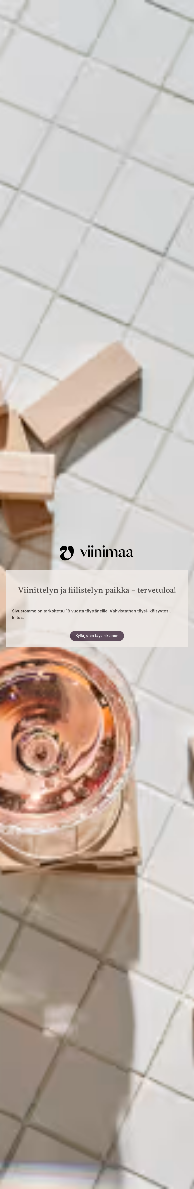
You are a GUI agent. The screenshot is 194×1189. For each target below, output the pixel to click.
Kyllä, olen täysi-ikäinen (97, 635)
